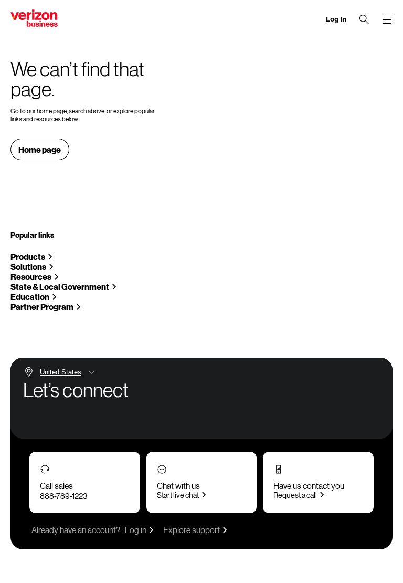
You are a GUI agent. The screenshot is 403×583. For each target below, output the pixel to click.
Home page (39, 149)
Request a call (295, 495)
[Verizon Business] (34, 18)
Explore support (191, 530)
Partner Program (41, 306)
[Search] (364, 19)
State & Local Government (59, 287)
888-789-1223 (64, 496)
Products (27, 257)
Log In (336, 19)
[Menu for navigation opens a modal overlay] (387, 19)
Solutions (28, 267)
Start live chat (178, 495)
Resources (30, 277)
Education (29, 296)
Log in (135, 530)
